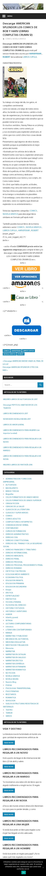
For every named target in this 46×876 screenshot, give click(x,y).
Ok (24, 872)
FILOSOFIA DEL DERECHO (16, 605)
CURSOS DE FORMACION (16, 531)
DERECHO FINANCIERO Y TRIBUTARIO (21, 550)
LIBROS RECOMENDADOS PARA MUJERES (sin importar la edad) (21, 431)
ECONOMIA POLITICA (14, 577)
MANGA (9, 633)
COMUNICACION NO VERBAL (17, 525)
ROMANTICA (11, 697)
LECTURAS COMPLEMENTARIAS (18, 623)
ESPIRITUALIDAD (12, 596)
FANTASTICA (11, 599)
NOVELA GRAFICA (19, 39)
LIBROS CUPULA (30, 57)
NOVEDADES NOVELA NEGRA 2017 (17, 419)
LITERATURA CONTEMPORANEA (19, 630)
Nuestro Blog (11, 682)
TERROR (9, 713)
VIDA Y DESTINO (12, 728)
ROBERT (6, 57)
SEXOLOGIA (10, 700)
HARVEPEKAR (35, 53)
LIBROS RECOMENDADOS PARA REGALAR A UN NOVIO (22, 440)
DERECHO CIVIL (12, 537)
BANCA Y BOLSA (12, 491)
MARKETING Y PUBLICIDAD (16, 636)
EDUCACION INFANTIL (14, 580)
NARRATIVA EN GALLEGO (16, 657)
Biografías (9, 494)
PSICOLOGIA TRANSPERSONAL (18, 688)
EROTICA (9, 593)
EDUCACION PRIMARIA (15, 583)
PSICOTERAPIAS (12, 691)
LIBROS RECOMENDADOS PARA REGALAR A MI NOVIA (22, 457)
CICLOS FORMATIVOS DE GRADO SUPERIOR (23, 500)
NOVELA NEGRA (12, 679)
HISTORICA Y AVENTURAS (16, 611)
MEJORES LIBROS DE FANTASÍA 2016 (17, 465)
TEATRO (9, 710)
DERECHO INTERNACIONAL (16, 553)
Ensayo (8, 590)
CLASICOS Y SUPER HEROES (17, 513)
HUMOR (9, 614)
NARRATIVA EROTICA (14, 660)
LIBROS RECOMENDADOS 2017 (15, 413)
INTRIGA (9, 620)
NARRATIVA (10, 651)
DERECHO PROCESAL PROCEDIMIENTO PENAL (24, 565)
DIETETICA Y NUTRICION (16, 571)
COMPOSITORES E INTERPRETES (19, 522)
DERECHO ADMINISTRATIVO (17, 534)
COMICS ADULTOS (13, 519)
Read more (8, 743)
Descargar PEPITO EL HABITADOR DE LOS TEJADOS (20, 406)
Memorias (10, 648)
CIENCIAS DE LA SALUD (15, 506)
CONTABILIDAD (12, 528)
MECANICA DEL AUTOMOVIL (17, 639)
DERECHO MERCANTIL (14, 556)
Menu (9, 16)
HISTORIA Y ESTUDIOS (15, 608)
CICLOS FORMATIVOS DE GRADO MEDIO (22, 497)
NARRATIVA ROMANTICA (16, 670)
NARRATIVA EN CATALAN (16, 654)
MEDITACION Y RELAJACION (17, 645)
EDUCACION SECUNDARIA (16, 586)
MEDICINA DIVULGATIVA (15, 642)
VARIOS (9, 716)
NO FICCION (10, 673)
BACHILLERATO (12, 488)
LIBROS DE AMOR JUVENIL (13, 425)
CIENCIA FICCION (12, 503)
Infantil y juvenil (12, 617)
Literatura (9, 627)
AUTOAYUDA (11, 485)
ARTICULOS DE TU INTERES (15, 722)
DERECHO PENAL (12, 559)
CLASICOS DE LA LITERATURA (18, 509)
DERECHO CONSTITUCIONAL (17, 540)
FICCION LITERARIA (13, 602)
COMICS (8, 39)
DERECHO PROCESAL (14, 562)
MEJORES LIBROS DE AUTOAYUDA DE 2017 (20, 399)
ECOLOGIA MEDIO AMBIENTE (17, 574)
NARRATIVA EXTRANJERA (16, 667)
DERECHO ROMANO (14, 568)
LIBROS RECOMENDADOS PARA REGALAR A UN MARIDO (22, 449)
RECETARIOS (11, 694)
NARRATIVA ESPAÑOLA (15, 663)
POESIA (9, 685)
